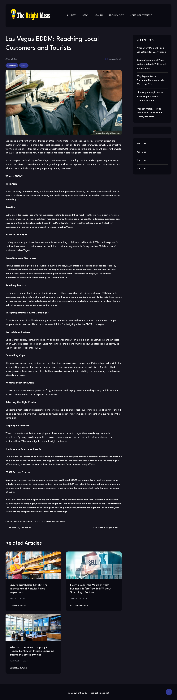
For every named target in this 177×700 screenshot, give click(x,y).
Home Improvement (141, 16)
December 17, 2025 (19, 661)
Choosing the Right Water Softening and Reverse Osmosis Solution (150, 96)
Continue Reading (19, 605)
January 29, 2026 (79, 599)
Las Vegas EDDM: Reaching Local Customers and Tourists (35, 522)
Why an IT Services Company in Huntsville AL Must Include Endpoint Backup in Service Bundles (32, 651)
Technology (116, 16)
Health (99, 16)
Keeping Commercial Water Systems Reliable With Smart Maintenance (151, 64)
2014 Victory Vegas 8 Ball (105, 528)
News (85, 16)
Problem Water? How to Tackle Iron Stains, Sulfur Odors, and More (149, 113)
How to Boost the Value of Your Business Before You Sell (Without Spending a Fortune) (90, 589)
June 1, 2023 (11, 59)
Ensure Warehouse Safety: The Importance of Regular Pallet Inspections (29, 589)
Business (71, 16)
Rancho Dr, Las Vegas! (20, 528)
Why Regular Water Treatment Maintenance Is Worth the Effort (150, 80)
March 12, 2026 (17, 599)
